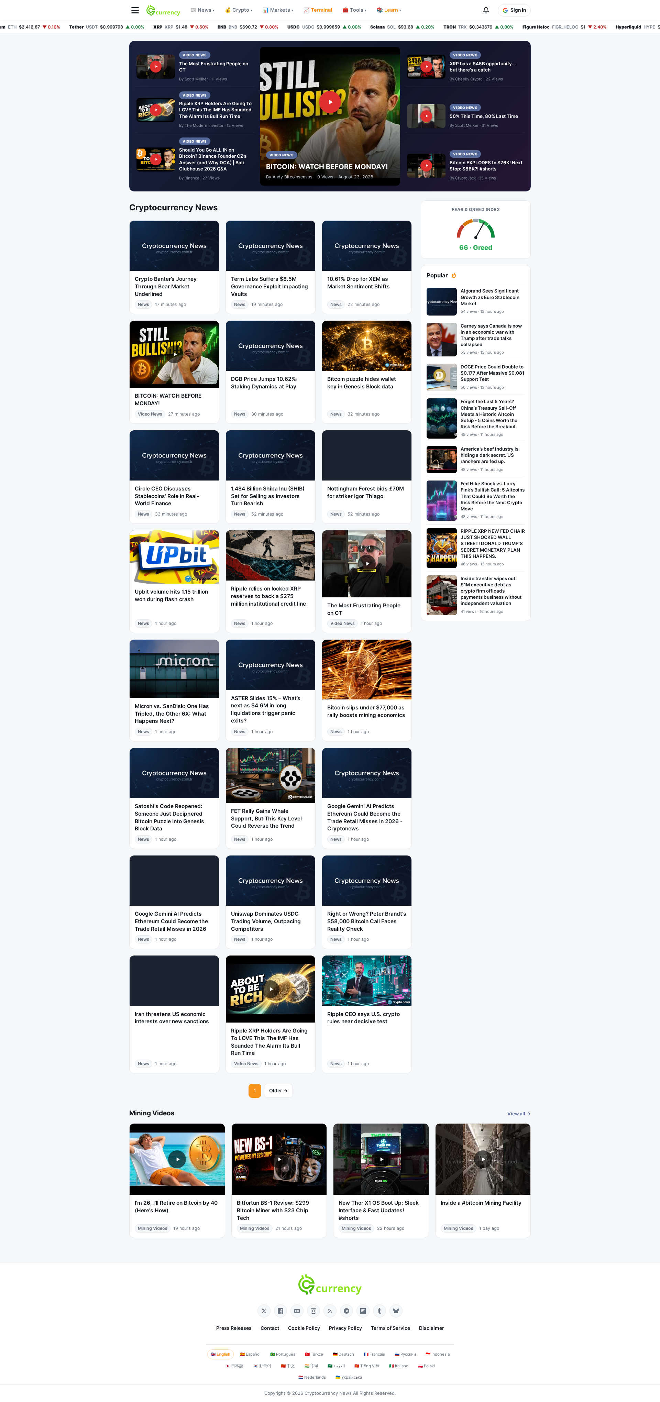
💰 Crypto (238, 10)
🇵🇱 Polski (426, 1366)
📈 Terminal (318, 10)
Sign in (518, 10)
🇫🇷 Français (374, 1354)
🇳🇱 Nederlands (312, 1377)
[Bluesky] (396, 1310)
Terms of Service (390, 1328)
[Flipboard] (363, 1310)
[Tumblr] (379, 1310)
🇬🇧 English (220, 1354)
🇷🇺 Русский (405, 1354)
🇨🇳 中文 (288, 1366)
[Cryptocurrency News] (163, 10)
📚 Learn (389, 10)
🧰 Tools (354, 10)
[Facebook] (280, 1310)
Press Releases (234, 1328)
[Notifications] (486, 10)
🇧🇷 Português (282, 1354)
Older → (278, 1090)
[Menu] (135, 10)
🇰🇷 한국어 (262, 1366)
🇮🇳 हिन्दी (311, 1366)
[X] (264, 1310)
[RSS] (330, 1310)
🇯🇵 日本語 (234, 1366)
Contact (270, 1328)
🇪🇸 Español (250, 1354)
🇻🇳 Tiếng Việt (367, 1366)
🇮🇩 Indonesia (438, 1354)
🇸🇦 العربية (336, 1366)
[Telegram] (346, 1310)
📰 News (202, 10)
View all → (519, 1113)
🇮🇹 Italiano (398, 1366)
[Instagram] (313, 1310)
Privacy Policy (345, 1328)
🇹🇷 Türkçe (314, 1354)
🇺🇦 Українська (349, 1377)
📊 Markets (278, 10)
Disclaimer (431, 1328)
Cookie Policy (304, 1328)
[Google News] (297, 1310)
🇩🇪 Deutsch (343, 1354)
